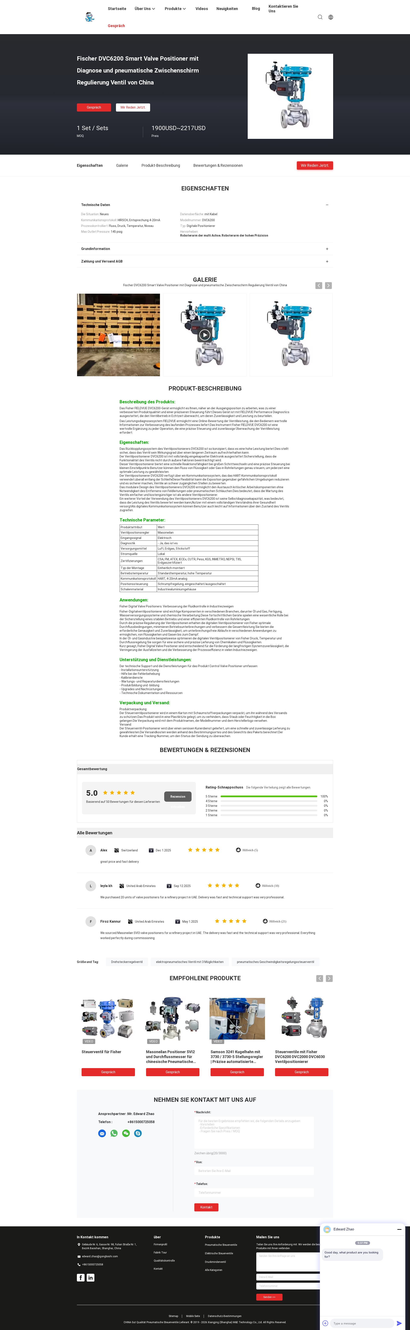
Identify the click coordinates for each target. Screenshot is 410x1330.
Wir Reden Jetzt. (133, 107)
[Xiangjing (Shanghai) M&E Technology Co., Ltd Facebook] (81, 1278)
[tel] (150, 1133)
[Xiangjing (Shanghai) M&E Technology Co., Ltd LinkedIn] (90, 1278)
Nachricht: (203, 1112)
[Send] (399, 1323)
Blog (256, 8)
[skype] (138, 1133)
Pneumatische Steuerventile (221, 1244)
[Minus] (399, 1229)
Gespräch (94, 107)
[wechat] (126, 1133)
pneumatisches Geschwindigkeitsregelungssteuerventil (275, 962)
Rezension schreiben (177, 798)
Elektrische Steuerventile (219, 1253)
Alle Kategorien (213, 1270)
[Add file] (325, 1323)
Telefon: (202, 1184)
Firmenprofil (160, 1244)
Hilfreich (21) (277, 921)
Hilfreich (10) (270, 885)
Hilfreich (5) (250, 850)
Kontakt (206, 1207)
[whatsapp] (114, 1133)
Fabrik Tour (160, 1252)
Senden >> (269, 1297)
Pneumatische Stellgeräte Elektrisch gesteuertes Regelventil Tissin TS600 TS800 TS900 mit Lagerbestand (138, 1062)
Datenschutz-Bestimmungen (225, 1316)
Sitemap (173, 1316)
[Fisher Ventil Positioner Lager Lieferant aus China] (118, 334)
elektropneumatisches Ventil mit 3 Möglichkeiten (190, 962)
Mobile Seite (193, 1316)
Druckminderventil (215, 1261)
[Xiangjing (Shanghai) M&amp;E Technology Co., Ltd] (89, 16)
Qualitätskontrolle (164, 1260)
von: (199, 1162)
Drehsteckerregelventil (127, 962)
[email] (102, 1133)
